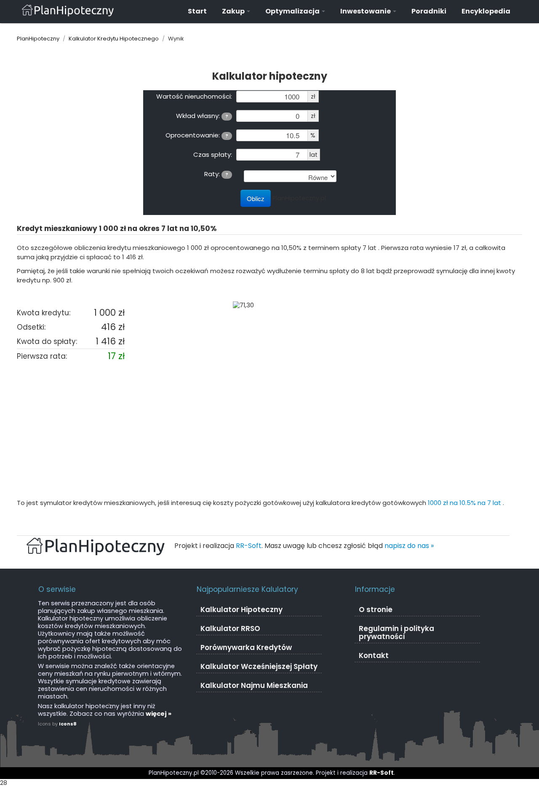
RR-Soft (248, 546)
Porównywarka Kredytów (246, 647)
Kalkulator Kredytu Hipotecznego (114, 39)
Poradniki (428, 11)
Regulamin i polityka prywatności (396, 632)
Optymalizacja (293, 11)
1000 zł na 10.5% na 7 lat (465, 502)
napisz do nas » (409, 546)
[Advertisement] (269, 431)
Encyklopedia (486, 11)
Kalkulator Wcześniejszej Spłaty (259, 666)
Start (197, 11)
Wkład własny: (202, 115)
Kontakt (374, 655)
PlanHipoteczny (38, 39)
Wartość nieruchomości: (194, 96)
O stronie (375, 609)
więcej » (158, 713)
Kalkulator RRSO (230, 628)
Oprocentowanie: (196, 135)
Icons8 (68, 723)
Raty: (216, 173)
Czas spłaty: (212, 154)
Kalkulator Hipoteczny (241, 609)
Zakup (234, 11)
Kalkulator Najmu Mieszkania (254, 685)
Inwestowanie (366, 11)
